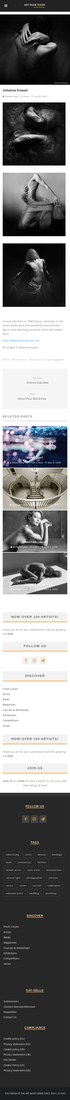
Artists (26, 96)
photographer (56, 359)
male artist (33, 870)
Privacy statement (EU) (17, 1044)
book (8, 862)
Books (6, 699)
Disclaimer (10, 1059)
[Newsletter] (42, 660)
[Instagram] (34, 660)
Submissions (11, 1001)
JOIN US (8, 781)
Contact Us (10, 1017)
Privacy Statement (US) (17, 1070)
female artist (20, 359)
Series (6, 726)
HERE (10, 634)
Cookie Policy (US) (14, 1065)
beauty (42, 854)
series (9, 885)
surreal (37, 885)
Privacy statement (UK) (17, 1054)
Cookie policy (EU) (14, 1038)
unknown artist (14, 893)
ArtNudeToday (11, 96)
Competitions (11, 720)
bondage (57, 854)
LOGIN (20, 781)
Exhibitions (9, 715)
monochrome (38, 359)
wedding (34, 893)
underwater (54, 885)
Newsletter (10, 1012)
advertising (12, 854)
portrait (53, 877)
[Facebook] (25, 660)
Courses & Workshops (16, 710)
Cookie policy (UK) (14, 1049)
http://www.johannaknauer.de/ (21, 340)
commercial (24, 862)
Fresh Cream (10, 689)
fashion (42, 862)
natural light (13, 877)
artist (7, 359)
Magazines (9, 704)
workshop (51, 893)
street (22, 885)
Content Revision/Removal (19, 1006)
